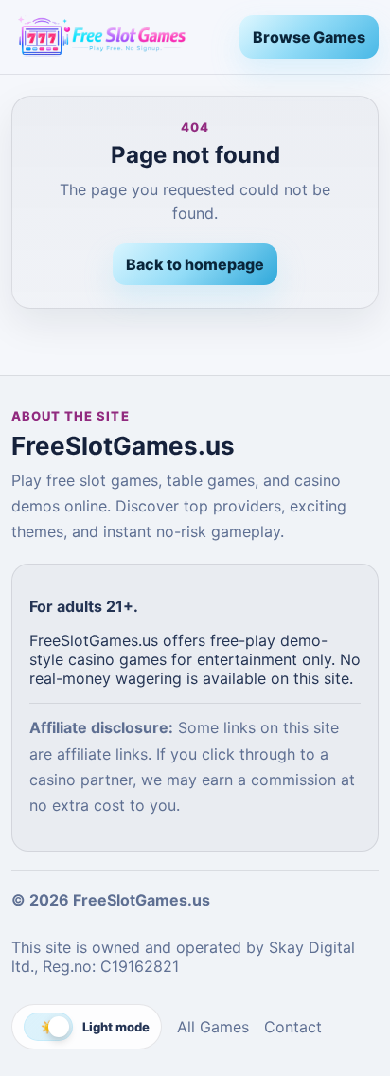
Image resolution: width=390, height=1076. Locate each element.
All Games (213, 1026)
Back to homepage (195, 264)
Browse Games (309, 36)
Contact (293, 1026)
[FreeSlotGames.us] (117, 37)
